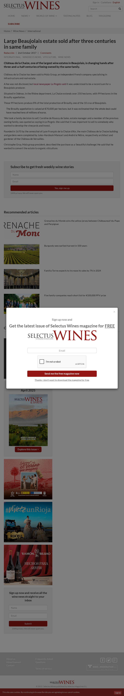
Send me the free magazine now (62, 373)
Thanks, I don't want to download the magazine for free (62, 380)
